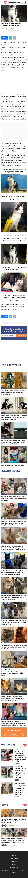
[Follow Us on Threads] (22, 734)
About (14, 856)
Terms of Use (14, 868)
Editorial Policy (14, 859)
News (3, 388)
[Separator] (14, 38)
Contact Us (14, 862)
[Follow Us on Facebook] (5, 734)
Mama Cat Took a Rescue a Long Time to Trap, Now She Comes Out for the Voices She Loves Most (13, 622)
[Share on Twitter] (10, 38)
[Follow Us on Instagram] (14, 734)
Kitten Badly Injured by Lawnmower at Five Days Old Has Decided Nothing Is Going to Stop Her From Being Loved (13, 840)
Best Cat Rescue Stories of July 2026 (12, 465)
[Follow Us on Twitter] (9, 734)
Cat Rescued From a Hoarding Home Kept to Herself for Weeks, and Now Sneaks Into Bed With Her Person (14, 647)
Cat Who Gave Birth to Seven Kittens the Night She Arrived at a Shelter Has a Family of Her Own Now (13, 821)
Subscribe (21, 335)
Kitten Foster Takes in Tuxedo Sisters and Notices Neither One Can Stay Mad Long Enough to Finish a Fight (14, 417)
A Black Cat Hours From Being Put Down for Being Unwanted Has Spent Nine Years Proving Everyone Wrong (13, 572)
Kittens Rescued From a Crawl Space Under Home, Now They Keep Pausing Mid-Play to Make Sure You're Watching (13, 548)
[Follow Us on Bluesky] (18, 734)
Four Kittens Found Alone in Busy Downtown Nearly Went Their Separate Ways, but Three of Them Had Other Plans (13, 672)
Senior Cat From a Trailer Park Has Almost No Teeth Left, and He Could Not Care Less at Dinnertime (13, 698)
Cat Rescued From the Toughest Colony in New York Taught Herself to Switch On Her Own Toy (13, 498)
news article (4, 321)
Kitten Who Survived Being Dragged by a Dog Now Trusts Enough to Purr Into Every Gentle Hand (13, 523)
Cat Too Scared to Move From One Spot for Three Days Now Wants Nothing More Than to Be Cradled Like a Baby (20, 755)
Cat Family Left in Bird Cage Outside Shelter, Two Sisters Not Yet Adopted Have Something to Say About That (20, 788)
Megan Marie (14, 825)
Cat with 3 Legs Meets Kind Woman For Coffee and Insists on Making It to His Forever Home (13, 392)
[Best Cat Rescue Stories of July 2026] (14, 454)
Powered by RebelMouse (24, 3)
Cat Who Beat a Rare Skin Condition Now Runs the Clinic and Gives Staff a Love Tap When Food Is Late (13, 597)
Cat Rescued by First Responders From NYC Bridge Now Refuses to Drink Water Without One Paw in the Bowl (13, 442)
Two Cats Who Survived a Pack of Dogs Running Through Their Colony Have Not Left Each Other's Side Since (20, 772)
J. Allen (9, 825)
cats (10, 321)
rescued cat (15, 321)
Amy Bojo (4, 28)
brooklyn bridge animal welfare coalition (13, 323)
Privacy (14, 865)
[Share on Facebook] (4, 38)
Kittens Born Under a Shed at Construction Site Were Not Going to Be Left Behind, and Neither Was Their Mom (13, 723)
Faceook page (13, 309)
